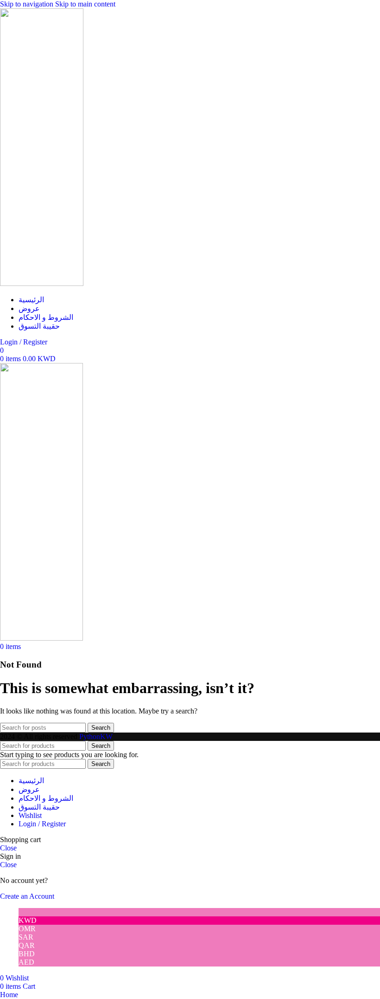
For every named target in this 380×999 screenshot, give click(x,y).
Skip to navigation (27, 4)
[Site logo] (41, 283)
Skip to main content (85, 4)
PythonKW (96, 736)
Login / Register (42, 824)
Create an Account (27, 896)
